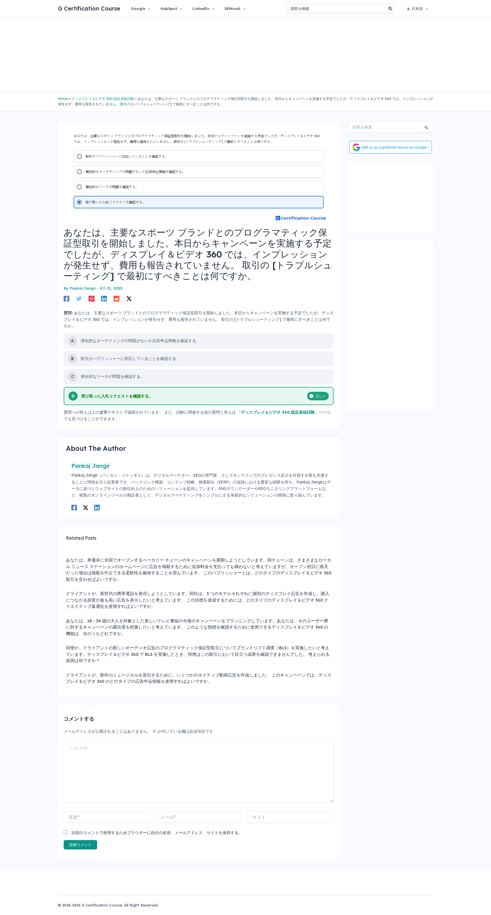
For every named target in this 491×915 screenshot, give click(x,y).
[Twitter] (79, 298)
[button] (147, 8)
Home (63, 99)
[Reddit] (116, 298)
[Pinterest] (91, 298)
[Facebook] (66, 298)
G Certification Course (89, 8)
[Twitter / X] (129, 298)
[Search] (390, 8)
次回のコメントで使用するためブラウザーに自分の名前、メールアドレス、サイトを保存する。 (156, 832)
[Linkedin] (104, 298)
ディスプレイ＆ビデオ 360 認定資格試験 (102, 99)
